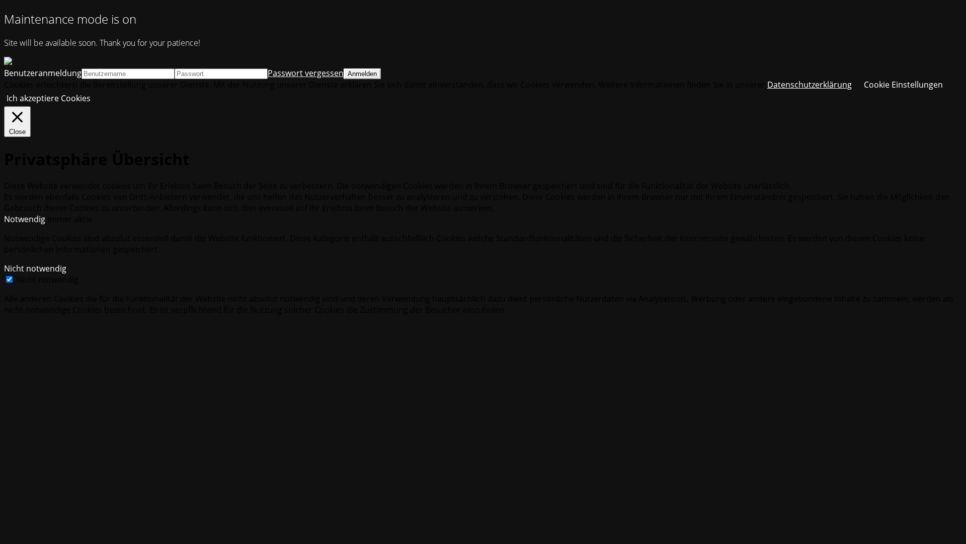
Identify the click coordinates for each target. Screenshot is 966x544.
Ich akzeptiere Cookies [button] (49, 98)
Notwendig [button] (25, 219)
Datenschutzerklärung (809, 84)
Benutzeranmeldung (43, 73)
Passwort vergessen (306, 73)
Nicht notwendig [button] (35, 268)
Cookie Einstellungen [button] (903, 84)
